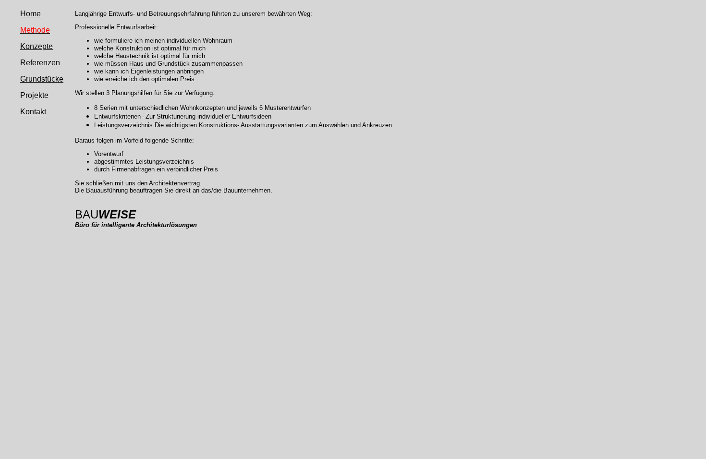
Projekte (34, 95)
